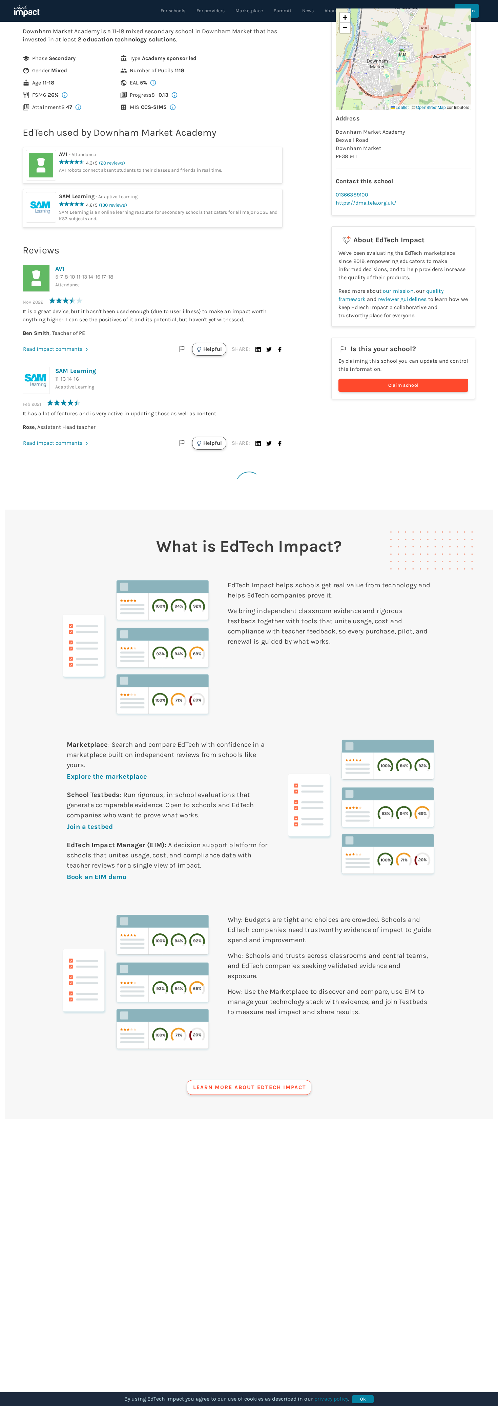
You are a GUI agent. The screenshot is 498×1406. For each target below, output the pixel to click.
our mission (398, 291)
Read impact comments (52, 349)
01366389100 (352, 194)
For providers (210, 11)
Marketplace (249, 11)
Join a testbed (90, 827)
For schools (173, 11)
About (331, 11)
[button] (258, 349)
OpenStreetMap (431, 107)
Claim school (403, 385)
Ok (363, 1399)
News (308, 11)
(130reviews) (113, 205)
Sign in (467, 11)
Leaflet (402, 107)
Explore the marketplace (107, 776)
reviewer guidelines (402, 299)
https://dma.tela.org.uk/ (366, 203)
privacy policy (331, 1398)
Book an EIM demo (96, 877)
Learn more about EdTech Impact (249, 1087)
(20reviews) (112, 163)
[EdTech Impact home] (27, 11)
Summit (282, 11)
